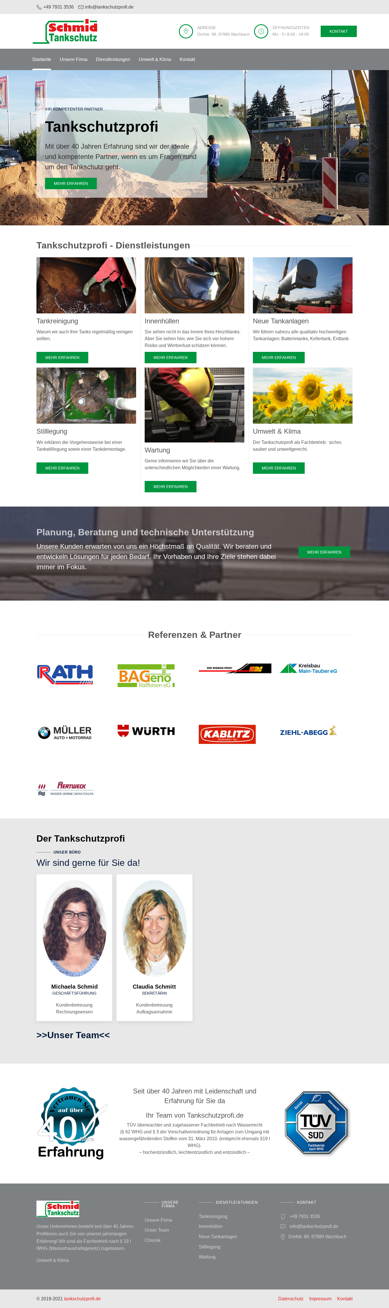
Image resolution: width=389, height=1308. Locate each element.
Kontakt (338, 31)
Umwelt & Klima (155, 59)
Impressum (320, 1298)
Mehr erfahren (71, 183)
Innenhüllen (211, 1226)
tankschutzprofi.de (82, 1298)
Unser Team (157, 1230)
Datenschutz (291, 1298)
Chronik (153, 1240)
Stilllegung (209, 1246)
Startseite (41, 59)
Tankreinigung (213, 1216)
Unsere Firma (73, 59)
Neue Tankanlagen (218, 1236)
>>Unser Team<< (73, 1035)
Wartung (207, 1256)
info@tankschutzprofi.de (314, 1226)
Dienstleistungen (113, 59)
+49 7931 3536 (305, 1216)
